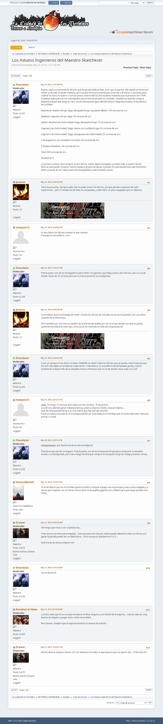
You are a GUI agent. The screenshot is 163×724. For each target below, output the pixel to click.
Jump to (110, 702)
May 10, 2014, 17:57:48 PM (51, 84)
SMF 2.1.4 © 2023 (15, 721)
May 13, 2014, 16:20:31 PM (51, 647)
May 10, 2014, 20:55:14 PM (51, 440)
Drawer (20, 522)
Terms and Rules (138, 721)
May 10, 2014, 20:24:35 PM (51, 358)
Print (148, 76)
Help (128, 721)
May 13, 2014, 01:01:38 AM (51, 567)
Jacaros (20, 182)
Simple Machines (29, 721)
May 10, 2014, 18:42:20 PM (51, 182)
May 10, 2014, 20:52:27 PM (51, 399)
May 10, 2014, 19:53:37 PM (51, 268)
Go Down (15, 76)
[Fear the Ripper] (14, 213)
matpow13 (22, 227)
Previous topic (130, 67)
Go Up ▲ (151, 721)
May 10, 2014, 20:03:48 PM (51, 309)
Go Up (14, 690)
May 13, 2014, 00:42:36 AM (51, 522)
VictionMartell (25, 482)
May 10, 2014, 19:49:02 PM (51, 227)
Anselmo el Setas (26, 609)
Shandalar (22, 84)
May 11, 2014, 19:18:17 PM (51, 482)
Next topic (145, 67)
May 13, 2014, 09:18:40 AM (51, 609)
